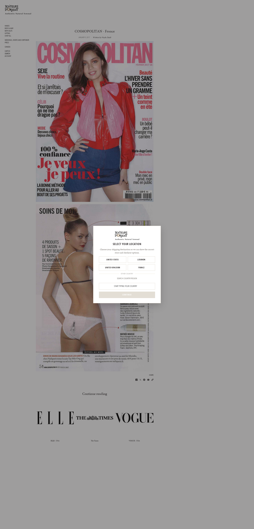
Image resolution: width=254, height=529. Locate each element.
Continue (127, 295)
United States (112, 259)
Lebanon (141, 259)
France (141, 267)
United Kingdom (112, 267)
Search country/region (127, 278)
